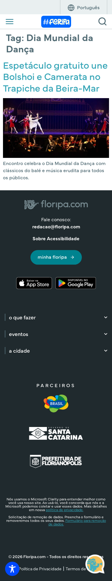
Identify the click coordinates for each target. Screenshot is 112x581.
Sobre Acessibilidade (56, 238)
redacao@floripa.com (56, 226)
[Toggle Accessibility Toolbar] (12, 569)
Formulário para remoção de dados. (77, 522)
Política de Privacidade (40, 568)
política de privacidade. (64, 509)
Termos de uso (80, 568)
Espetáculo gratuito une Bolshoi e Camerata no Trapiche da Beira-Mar (55, 76)
